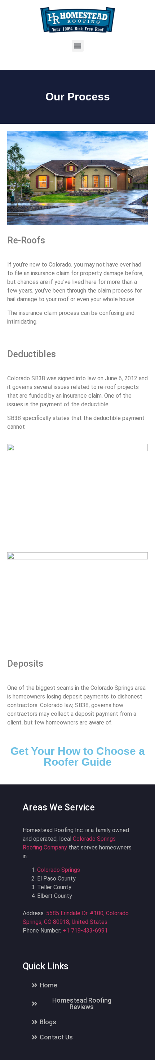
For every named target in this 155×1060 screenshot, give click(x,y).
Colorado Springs (58, 869)
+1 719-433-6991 (85, 930)
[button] (78, 46)
